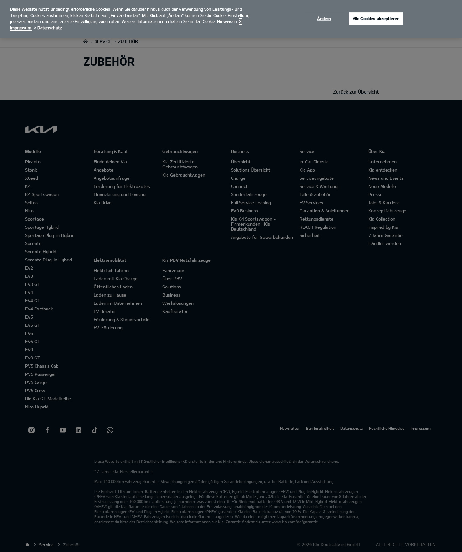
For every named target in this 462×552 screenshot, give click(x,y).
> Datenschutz (48, 27)
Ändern (324, 18)
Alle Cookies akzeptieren (376, 18)
